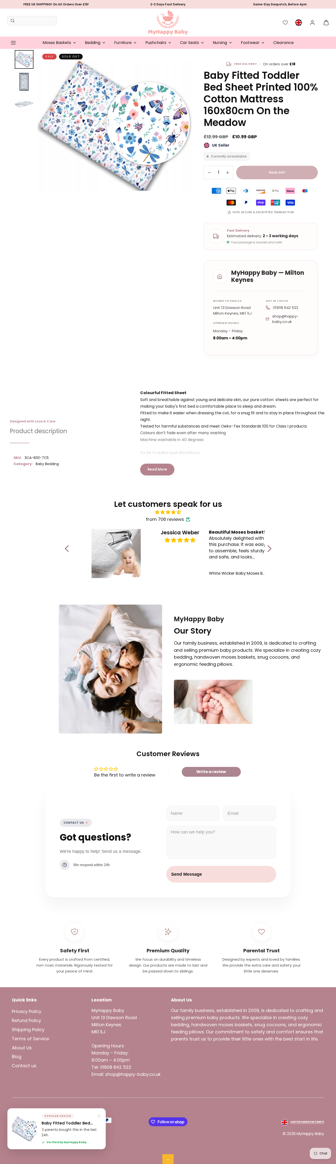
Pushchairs (155, 42)
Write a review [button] (211, 772)
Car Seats (189, 42)
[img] (168, 512)
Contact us (24, 1066)
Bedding (92, 42)
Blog (16, 1056)
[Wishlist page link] (285, 22)
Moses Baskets (57, 42)
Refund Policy (26, 1020)
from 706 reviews (165, 519)
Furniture (123, 42)
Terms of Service (30, 1039)
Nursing (220, 42)
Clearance (283, 42)
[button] (13, 43)
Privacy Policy (26, 1011)
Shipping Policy (28, 1029)
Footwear (250, 42)
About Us (22, 1048)
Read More (157, 469)
